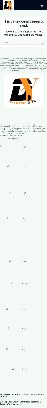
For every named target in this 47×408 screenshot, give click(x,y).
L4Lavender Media (21, 402)
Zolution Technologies (10, 404)
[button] (42, 6)
